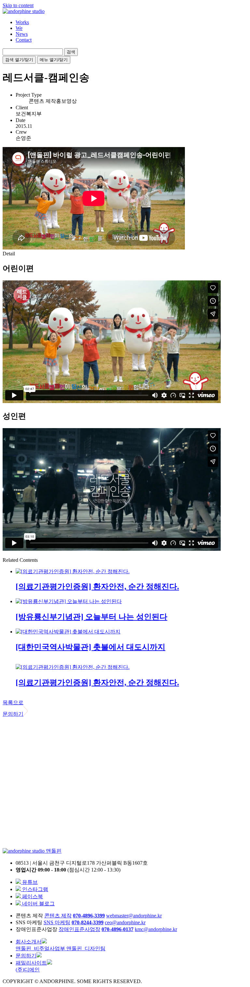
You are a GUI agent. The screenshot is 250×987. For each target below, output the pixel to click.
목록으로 (13, 702)
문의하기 (13, 714)
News (22, 34)
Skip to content (18, 5)
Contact (24, 40)
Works (22, 22)
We (19, 28)
